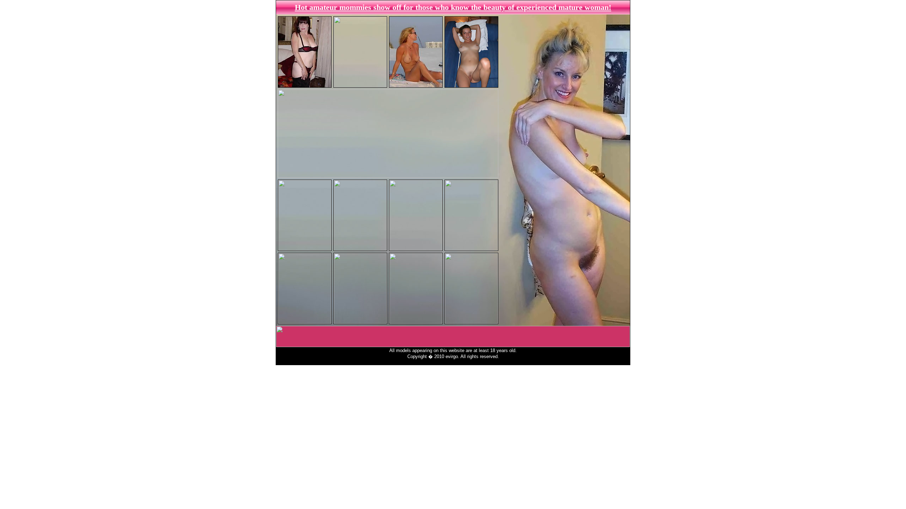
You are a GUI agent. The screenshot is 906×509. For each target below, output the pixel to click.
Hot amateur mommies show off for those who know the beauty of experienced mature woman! (453, 7)
